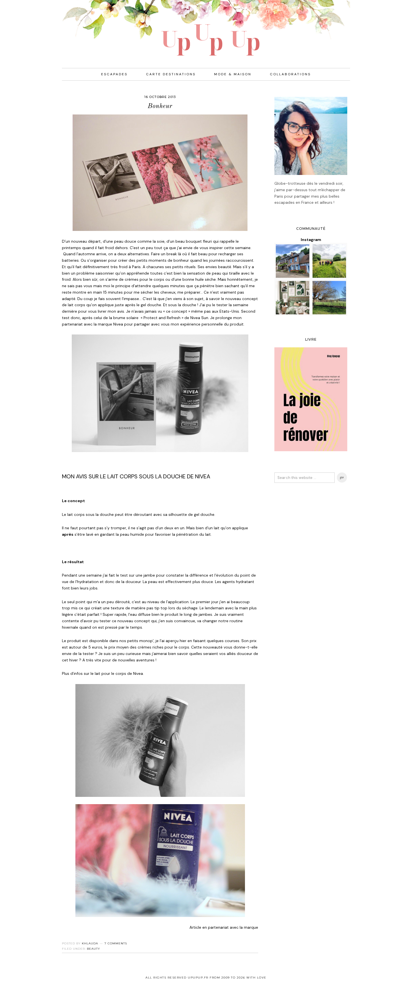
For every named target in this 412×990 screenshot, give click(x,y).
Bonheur (160, 106)
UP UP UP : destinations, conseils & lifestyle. (206, 28)
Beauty (93, 949)
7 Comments (116, 943)
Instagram (311, 239)
